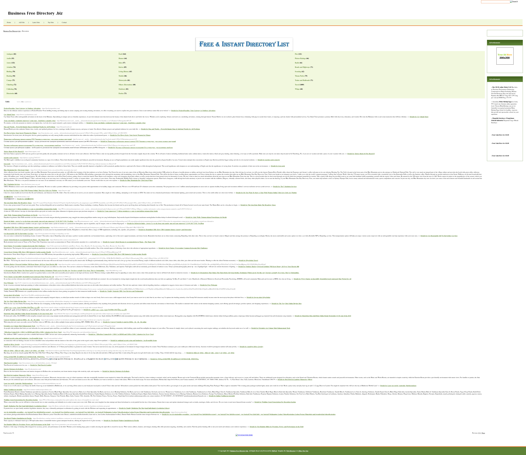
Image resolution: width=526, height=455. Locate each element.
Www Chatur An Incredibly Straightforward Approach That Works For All (29, 277)
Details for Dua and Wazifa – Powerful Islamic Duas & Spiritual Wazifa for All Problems (170, 129)
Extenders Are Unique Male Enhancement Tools (19, 326)
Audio (9, 58)
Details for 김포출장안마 (25, 199)
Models (121, 76)
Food (120, 54)
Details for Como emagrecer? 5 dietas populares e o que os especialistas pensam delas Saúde (127, 211)
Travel (297, 84)
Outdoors (122, 89)
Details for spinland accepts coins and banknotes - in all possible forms (134, 340)
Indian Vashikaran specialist (13, 389)
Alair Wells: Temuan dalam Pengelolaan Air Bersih (20, 215)
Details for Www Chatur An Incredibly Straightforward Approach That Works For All (322, 279)
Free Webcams (8, 283)
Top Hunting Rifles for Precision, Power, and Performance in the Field (27, 424)
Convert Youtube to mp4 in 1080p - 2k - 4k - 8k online (22, 320)
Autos (9, 63)
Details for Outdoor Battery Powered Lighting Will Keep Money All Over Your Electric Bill (268, 266)
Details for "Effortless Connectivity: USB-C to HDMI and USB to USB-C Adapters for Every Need (121, 334)
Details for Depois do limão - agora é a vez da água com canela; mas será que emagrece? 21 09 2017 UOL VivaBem (165, 223)
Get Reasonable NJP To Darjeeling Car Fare (18, 233)
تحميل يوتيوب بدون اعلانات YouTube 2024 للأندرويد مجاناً (21, 307)
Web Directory (291, 451)
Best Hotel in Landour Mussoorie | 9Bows (17, 375)
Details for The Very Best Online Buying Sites (286, 303)
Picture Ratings (300, 58)
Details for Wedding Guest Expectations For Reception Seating (275, 402)
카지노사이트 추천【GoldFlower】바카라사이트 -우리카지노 (24, 357)
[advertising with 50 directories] (244, 435)
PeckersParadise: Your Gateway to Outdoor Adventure (22, 108)
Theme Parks (299, 76)
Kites (120, 63)
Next (483, 433)
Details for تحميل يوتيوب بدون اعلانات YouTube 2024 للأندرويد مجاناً (105, 310)
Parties (121, 93)
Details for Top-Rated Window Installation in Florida (121, 420)
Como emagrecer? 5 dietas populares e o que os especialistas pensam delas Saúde (30, 209)
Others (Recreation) (125, 84)
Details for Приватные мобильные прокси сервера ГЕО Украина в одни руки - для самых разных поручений (138, 141)
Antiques (10, 54)
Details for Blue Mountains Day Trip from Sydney (136, 180)
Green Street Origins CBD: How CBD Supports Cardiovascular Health (27, 252)
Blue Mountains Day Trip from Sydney (16, 170)
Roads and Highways (302, 67)
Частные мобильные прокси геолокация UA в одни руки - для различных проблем (32, 145)
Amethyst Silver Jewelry (12, 344)
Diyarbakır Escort (10, 258)
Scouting (298, 71)
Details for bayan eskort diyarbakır (258, 297)
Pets (296, 54)
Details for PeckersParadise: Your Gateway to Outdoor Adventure (193, 110)
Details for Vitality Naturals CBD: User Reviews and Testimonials (121, 291)
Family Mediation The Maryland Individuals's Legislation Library (25, 406)
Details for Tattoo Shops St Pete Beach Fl (361, 154)
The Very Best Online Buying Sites (15, 301)
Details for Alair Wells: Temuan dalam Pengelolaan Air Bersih (206, 217)
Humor (121, 58)
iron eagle (7, 164)
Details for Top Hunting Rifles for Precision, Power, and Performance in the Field (276, 427)
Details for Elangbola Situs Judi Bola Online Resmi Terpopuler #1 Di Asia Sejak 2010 (323, 316)
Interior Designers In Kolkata (13, 369)
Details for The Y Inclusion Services (285, 186)
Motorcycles (123, 80)
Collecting (10, 89)
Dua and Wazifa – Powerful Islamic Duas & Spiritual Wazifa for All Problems (29, 127)
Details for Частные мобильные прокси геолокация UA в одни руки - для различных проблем (140, 147)
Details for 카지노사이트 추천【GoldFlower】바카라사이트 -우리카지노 (174, 359)
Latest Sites (36, 22)
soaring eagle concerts (11, 158)
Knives (121, 67)
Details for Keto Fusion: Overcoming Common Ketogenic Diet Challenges (183, 248)
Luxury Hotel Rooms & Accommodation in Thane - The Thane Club (26, 240)
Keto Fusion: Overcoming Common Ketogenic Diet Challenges (24, 246)
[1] (479, 433)
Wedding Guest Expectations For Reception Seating (21, 400)
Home (9, 22)
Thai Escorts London (11, 363)
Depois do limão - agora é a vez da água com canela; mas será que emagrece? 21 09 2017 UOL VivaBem (38, 221)
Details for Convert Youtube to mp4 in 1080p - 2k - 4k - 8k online (124, 322)
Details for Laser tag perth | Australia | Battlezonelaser (398, 386)
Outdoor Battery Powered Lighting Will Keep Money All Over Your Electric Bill (30, 264)
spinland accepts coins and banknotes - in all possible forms (23, 338)
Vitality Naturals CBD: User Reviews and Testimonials (22, 289)
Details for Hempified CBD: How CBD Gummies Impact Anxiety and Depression (164, 230)
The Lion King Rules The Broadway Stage (18, 203)
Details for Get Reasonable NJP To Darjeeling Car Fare (439, 236)
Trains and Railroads (302, 80)
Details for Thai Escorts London (40, 365)
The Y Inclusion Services (12, 184)
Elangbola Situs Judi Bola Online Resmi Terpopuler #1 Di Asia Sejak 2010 (28, 314)
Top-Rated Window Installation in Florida (18, 418)
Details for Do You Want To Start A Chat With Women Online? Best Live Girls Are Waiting (266, 193)
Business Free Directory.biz (37, 13)
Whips (297, 89)
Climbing (10, 84)
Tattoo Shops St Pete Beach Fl (14, 151)
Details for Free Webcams (208, 285)
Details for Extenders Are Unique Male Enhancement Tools (270, 328)
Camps (9, 80)
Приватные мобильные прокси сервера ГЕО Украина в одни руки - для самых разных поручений (38, 139)
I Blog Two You (303, 451)
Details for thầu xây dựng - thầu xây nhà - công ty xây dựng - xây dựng (210, 353)
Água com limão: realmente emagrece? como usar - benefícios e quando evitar (30, 121)
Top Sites (51, 22)
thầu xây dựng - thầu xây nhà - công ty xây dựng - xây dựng (24, 350)
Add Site (22, 22)
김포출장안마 (8, 197)
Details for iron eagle (278, 166)
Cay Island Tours (9, 114)
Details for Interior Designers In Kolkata (115, 371)
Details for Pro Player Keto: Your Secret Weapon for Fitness (130, 135)
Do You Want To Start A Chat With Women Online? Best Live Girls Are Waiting (30, 190)
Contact (64, 22)
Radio (297, 63)
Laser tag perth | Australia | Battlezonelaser (18, 383)
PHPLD (274, 451)
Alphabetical (28, 102)
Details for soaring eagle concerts (269, 160)
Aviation (9, 67)
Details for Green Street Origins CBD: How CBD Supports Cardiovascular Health (119, 254)
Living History (124, 71)
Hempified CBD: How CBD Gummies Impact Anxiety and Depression (26, 227)
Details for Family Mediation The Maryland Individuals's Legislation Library (144, 408)
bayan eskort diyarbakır (12, 295)
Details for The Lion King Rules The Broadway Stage (258, 205)
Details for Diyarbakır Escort (248, 260)
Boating (9, 76)
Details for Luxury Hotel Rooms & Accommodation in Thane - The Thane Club (129, 242)
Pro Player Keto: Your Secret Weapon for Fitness (20, 133)
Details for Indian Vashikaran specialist (222, 396)
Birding (9, 71)
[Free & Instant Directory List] (244, 50)
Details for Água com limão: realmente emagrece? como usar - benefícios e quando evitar (116, 123)
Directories (10, 93)
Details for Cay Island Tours (419, 117)
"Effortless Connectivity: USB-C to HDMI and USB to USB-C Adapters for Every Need (33, 332)
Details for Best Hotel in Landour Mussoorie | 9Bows (295, 379)
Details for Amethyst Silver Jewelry (251, 347)
